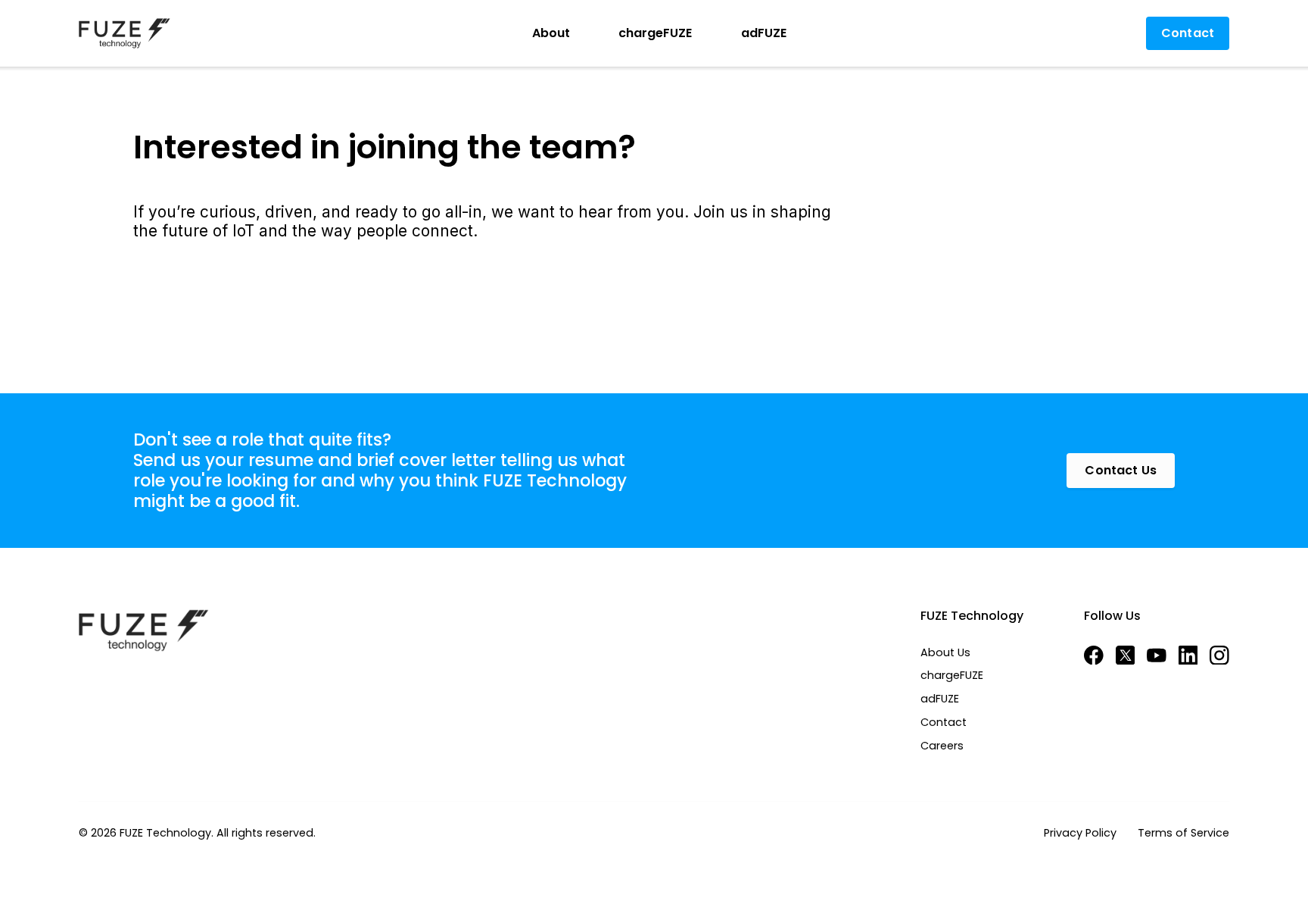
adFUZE (763, 33)
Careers (942, 746)
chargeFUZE (655, 33)
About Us (945, 653)
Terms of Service (1183, 833)
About (551, 33)
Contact (943, 722)
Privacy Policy (1080, 833)
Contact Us (1121, 470)
